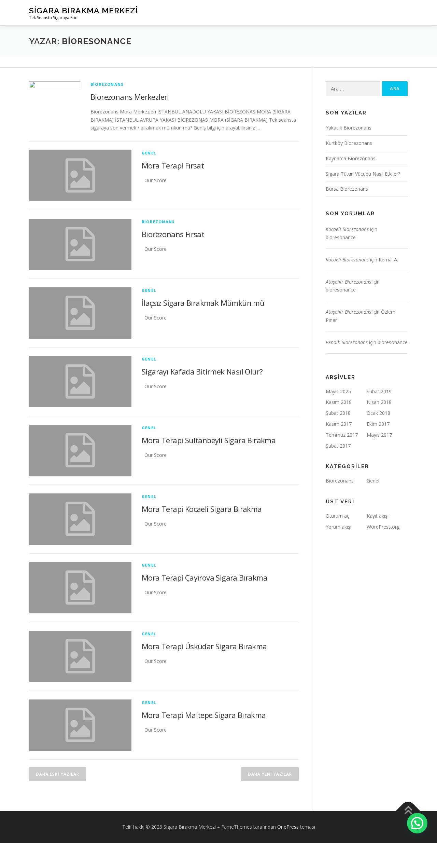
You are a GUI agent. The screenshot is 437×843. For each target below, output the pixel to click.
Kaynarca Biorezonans (351, 158)
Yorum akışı (338, 527)
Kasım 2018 (339, 402)
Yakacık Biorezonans (348, 127)
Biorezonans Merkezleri (129, 97)
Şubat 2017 (338, 446)
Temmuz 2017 (342, 435)
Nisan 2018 (379, 402)
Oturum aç (337, 516)
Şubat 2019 (379, 391)
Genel (149, 152)
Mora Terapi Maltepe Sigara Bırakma (204, 715)
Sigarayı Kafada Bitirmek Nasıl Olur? (202, 371)
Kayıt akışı (378, 516)
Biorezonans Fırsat (173, 234)
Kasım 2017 (339, 424)
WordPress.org (383, 527)
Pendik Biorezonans (347, 342)
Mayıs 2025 (338, 391)
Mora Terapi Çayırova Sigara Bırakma (204, 577)
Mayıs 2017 (379, 435)
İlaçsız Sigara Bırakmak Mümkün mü (203, 303)
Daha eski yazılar (57, 774)
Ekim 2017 (378, 424)
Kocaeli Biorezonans (347, 229)
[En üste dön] (408, 811)
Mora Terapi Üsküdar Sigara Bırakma (204, 646)
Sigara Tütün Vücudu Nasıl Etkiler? (363, 174)
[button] (417, 823)
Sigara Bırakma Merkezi (83, 10)
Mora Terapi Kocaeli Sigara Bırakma (202, 509)
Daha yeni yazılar (270, 774)
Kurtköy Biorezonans (349, 143)
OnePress (288, 827)
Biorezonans (107, 84)
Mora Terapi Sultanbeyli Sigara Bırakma (209, 440)
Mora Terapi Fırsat (173, 165)
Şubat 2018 (338, 413)
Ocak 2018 (378, 413)
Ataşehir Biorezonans (348, 281)
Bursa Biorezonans (347, 189)
